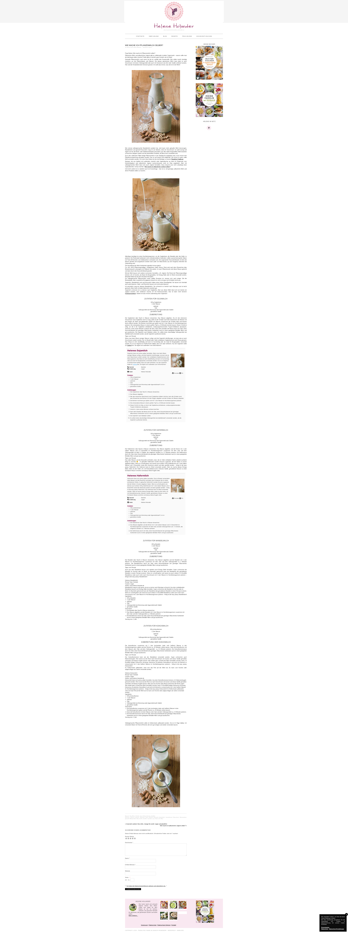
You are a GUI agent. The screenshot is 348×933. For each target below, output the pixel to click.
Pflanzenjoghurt (183, 817)
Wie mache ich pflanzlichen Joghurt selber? (157, 166)
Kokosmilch (156, 817)
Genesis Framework (160, 930)
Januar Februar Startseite (145, 816)
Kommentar (129, 842)
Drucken (176, 373)
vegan (153, 818)
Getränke (137, 816)
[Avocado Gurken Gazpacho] (173, 908)
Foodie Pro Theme (144, 930)
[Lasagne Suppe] (182, 908)
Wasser (156, 818)
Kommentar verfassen (147, 47)
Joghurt (129, 345)
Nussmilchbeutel (169, 817)
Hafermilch (142, 817)
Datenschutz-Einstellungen (336, 929)
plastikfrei (153, 816)
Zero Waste (161, 818)
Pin (182, 373)
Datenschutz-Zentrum (164, 925)
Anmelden (180, 930)
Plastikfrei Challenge (177, 159)
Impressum (144, 925)
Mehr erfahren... (133, 915)
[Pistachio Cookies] (164, 919)
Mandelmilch (162, 817)
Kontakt (174, 925)
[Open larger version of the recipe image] (177, 360)
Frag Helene (132, 816)
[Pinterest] (209, 128)
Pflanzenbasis (176, 817)
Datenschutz (152, 925)
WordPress (172, 930)
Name (127, 858)
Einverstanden (325, 927)
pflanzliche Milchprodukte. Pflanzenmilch (133, 818)
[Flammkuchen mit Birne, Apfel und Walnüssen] (173, 919)
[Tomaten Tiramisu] (164, 908)
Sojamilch (150, 818)
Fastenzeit (132, 817)
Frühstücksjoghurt (130, 293)
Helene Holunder (174, 26)
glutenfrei (137, 817)
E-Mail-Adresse (130, 864)
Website (127, 871)
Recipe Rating (129, 836)
